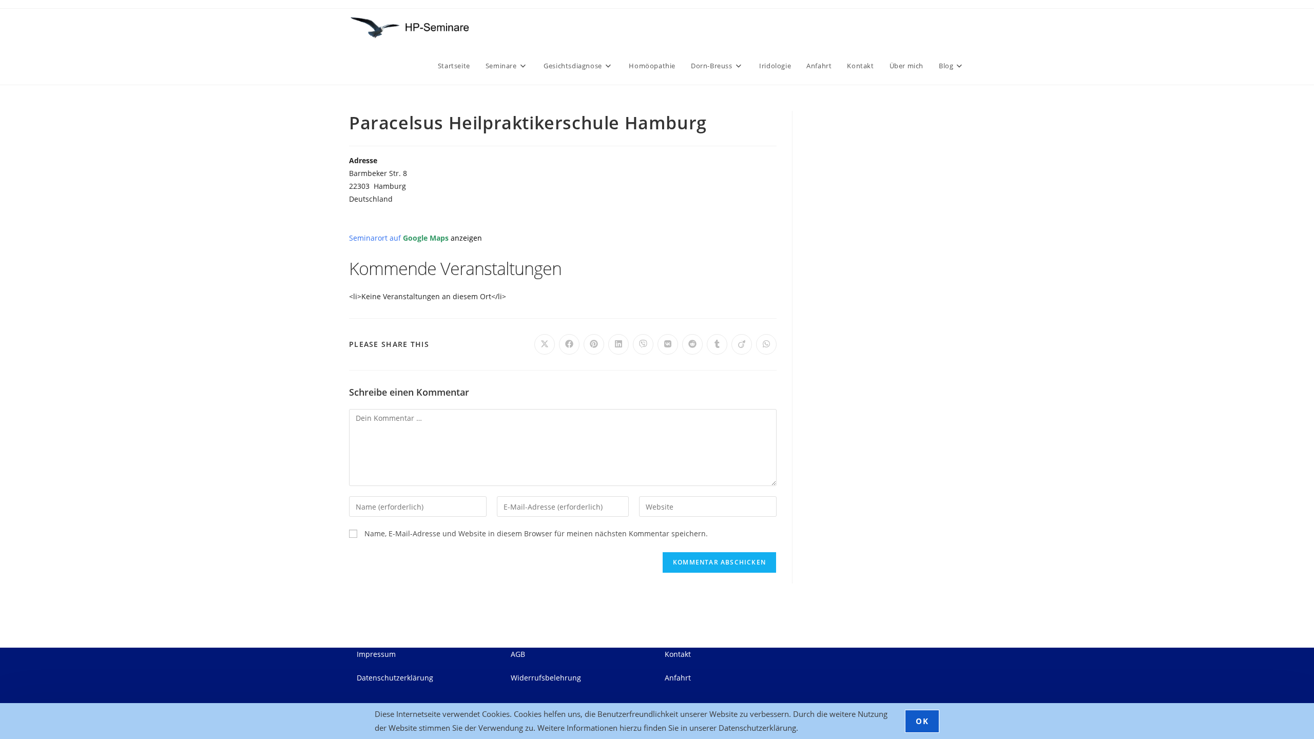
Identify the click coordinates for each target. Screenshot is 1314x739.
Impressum (376, 654)
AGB (518, 654)
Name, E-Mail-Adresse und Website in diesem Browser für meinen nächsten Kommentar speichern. (536, 533)
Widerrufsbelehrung (546, 678)
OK (922, 721)
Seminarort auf (415, 238)
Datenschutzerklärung (395, 678)
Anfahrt (678, 678)
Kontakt (678, 654)
